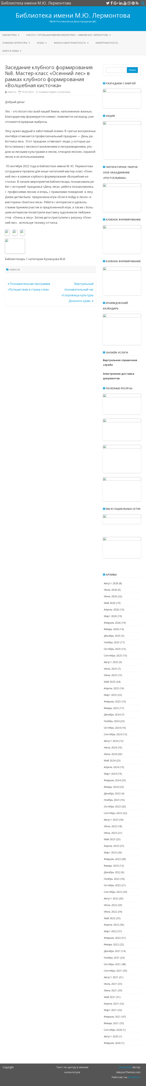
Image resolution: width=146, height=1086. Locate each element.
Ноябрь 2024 (111, 721)
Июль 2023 (110, 826)
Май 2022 (109, 918)
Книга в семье (10, 50)
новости (15, 269)
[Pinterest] (133, 3)
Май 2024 (109, 760)
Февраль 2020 (112, 1043)
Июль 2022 (110, 905)
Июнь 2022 (110, 911)
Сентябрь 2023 (113, 813)
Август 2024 (111, 741)
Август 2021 (111, 977)
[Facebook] (112, 3)
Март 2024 (110, 773)
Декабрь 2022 (112, 872)
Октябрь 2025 (112, 649)
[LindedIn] (120, 3)
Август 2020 (111, 1036)
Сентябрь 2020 (113, 1029)
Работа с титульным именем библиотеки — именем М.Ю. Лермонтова (67, 35)
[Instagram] (129, 3)
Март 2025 (110, 695)
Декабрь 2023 (112, 793)
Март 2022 (110, 931)
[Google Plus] (116, 3)
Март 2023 (110, 852)
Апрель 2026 (111, 609)
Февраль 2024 (112, 780)
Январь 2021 (111, 1023)
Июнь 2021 (110, 990)
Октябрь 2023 (112, 806)
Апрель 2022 (111, 924)
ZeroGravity (125, 1067)
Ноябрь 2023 (111, 800)
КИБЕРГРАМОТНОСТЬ (107, 42)
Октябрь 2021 (112, 964)
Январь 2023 (111, 865)
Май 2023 (109, 839)
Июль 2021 (110, 983)
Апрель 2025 (111, 688)
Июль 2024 (110, 747)
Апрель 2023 (111, 846)
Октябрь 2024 (112, 727)
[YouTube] (125, 3)
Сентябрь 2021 (113, 970)
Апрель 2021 (111, 1003)
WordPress (133, 1077)
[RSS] (137, 3)
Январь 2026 (111, 629)
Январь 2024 (111, 787)
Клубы (40, 42)
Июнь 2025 (110, 675)
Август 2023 (111, 819)
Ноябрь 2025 (111, 642)
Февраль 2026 (112, 622)
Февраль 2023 (112, 859)
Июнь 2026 (110, 596)
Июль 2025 (110, 668)
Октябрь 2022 (112, 885)
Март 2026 (110, 616)
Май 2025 (109, 681)
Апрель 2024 (111, 767)
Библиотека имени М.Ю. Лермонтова (73, 15)
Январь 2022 (111, 944)
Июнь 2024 (110, 754)
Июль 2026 (110, 589)
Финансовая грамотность (70, 42)
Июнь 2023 (110, 833)
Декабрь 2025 (112, 635)
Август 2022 (111, 898)
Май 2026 (109, 603)
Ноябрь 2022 (111, 878)
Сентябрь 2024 (113, 734)
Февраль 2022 (112, 937)
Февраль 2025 (112, 701)
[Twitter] (108, 3)
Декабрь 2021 (112, 951)
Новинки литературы (14, 42)
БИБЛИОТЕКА (9, 35)
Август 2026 (111, 583)
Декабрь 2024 (112, 714)
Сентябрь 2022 (113, 892)
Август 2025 (111, 662)
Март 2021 (110, 1010)
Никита (11, 92)
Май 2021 (109, 997)
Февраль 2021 (112, 1016)
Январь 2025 (111, 708)
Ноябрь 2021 (111, 957)
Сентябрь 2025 (113, 655)
